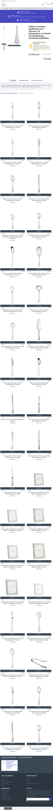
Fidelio (11, 8)
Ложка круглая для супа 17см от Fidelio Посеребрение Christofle (12, 347)
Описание (13, 80)
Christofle (6, 8)
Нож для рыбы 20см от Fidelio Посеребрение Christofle (12, 456)
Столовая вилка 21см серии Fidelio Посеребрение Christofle (13, 712)
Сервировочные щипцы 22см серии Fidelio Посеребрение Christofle (39, 675)
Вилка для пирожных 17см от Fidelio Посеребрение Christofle (12, 126)
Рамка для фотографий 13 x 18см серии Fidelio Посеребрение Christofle (12, 566)
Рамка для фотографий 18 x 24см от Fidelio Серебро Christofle (39, 566)
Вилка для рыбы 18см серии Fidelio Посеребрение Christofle (39, 126)
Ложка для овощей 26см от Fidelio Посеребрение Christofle (12, 274)
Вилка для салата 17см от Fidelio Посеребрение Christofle (12, 163)
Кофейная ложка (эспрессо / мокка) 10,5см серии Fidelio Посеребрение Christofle (12, 237)
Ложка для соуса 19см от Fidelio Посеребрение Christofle (39, 310)
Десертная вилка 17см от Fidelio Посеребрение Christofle (39, 163)
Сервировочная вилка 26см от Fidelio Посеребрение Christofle (12, 639)
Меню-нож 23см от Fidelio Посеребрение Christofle (12, 420)
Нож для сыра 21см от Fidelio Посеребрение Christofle (12, 493)
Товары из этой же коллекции (9, 93)
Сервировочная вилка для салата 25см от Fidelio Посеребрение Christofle (39, 639)
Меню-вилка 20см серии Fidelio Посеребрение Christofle (13, 383)
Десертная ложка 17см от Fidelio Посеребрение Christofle (12, 199)
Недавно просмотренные (8, 757)
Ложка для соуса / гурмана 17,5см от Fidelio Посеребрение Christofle (12, 310)
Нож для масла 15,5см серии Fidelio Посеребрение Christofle (39, 420)
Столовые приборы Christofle (14, 45)
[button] (8, 35)
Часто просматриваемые (24, 757)
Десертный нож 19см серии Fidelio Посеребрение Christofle (39, 199)
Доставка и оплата (37, 80)
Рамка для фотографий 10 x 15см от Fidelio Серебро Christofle (39, 493)
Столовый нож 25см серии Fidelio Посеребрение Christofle (12, 748)
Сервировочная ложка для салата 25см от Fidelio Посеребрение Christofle (12, 675)
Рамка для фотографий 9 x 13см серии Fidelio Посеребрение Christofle (39, 602)
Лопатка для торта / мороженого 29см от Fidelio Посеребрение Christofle (39, 347)
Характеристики (23, 80)
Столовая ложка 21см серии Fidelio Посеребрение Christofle (39, 712)
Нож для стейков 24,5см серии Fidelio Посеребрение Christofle (39, 456)
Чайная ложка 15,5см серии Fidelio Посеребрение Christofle (39, 748)
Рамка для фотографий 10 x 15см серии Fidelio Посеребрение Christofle (12, 529)
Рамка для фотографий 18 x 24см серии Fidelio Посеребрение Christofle (12, 602)
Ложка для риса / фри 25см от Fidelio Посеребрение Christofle (39, 274)
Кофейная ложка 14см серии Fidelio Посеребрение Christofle (39, 236)
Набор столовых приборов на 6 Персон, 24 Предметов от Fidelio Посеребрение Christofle (11, 764)
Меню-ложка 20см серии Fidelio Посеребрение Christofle (39, 383)
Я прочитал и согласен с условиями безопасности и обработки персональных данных (39, 802)
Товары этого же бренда (26, 93)
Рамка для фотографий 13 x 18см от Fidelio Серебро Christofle (39, 529)
